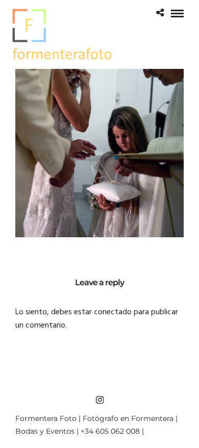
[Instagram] (99, 400)
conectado (113, 312)
